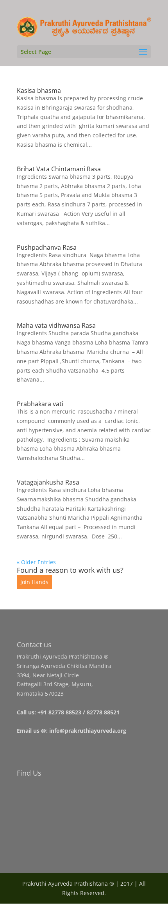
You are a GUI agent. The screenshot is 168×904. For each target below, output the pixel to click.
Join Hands (34, 582)
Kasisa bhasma (39, 90)
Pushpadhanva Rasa (47, 247)
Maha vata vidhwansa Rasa (56, 325)
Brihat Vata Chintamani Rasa (59, 169)
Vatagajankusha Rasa (48, 482)
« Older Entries (36, 562)
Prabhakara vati (40, 404)
